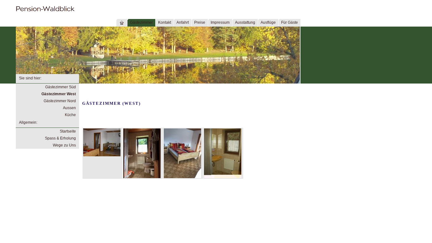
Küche (70, 115)
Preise (199, 22)
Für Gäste (289, 22)
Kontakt (164, 22)
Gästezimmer (141, 22)
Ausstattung (245, 22)
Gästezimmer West (58, 94)
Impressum (220, 22)
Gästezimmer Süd (60, 87)
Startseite (68, 131)
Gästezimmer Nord (60, 101)
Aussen (69, 108)
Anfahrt (182, 22)
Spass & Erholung (60, 138)
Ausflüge (268, 22)
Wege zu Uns (64, 145)
